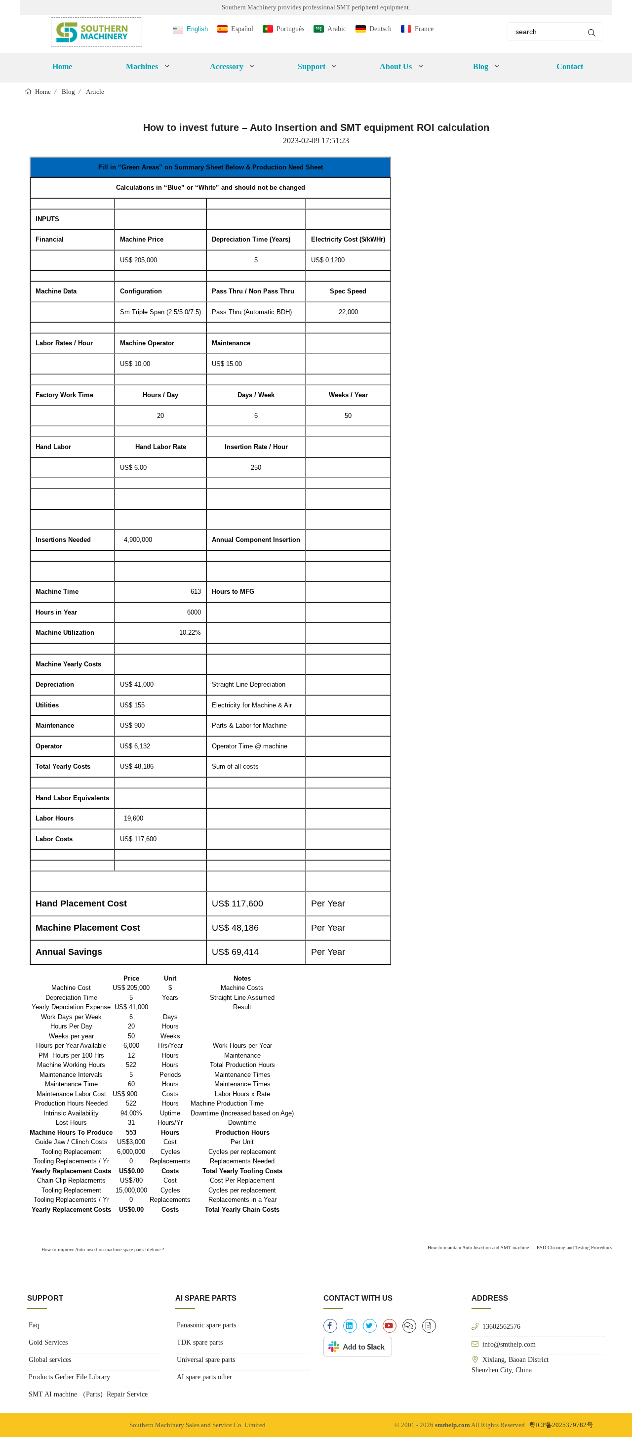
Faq (34, 1325)
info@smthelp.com (509, 1344)
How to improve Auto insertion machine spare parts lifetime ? (102, 1249)
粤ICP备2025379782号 (561, 1425)
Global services (50, 1359)
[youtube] (389, 1326)
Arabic (336, 29)
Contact (569, 66)
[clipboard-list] (409, 1326)
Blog (68, 91)
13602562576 (501, 1326)
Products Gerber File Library (69, 1377)
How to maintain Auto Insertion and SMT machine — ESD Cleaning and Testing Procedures (520, 1247)
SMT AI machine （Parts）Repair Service (88, 1394)
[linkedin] (350, 1326)
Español (242, 29)
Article (95, 91)
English (197, 29)
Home (62, 66)
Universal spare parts (206, 1359)
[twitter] (370, 1326)
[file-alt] (429, 1326)
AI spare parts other (204, 1377)
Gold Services (48, 1342)
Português (290, 29)
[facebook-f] (330, 1326)
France (424, 29)
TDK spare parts (200, 1342)
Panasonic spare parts (206, 1325)
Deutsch (380, 29)
